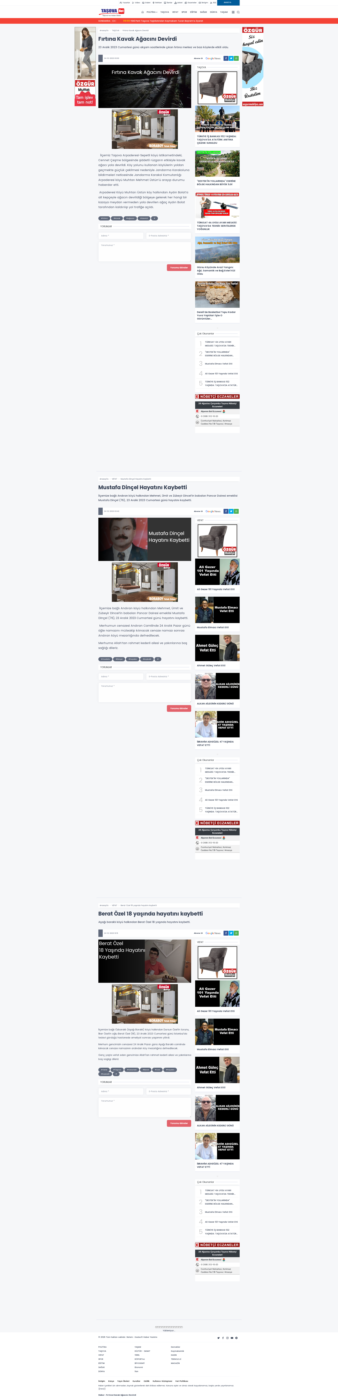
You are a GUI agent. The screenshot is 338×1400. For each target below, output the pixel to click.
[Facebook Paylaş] (226, 58)
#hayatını (132, 659)
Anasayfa (104, 30)
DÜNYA (213, 12)
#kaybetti (147, 659)
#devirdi (144, 218)
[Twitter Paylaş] (231, 58)
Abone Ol (198, 58)
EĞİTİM (193, 12)
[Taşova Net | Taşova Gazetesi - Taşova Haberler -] (111, 12)
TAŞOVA (164, 12)
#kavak (117, 218)
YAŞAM (223, 12)
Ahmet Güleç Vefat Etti (138, 20)
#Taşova (117, 1069)
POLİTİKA (151, 12)
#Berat (146, 1069)
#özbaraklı (132, 1069)
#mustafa (105, 659)
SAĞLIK (203, 12)
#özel (157, 1069)
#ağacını (130, 218)
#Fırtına (104, 218)
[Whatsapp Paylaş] (236, 58)
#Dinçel (119, 659)
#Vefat (104, 1069)
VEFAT (175, 12)
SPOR (184, 12)
